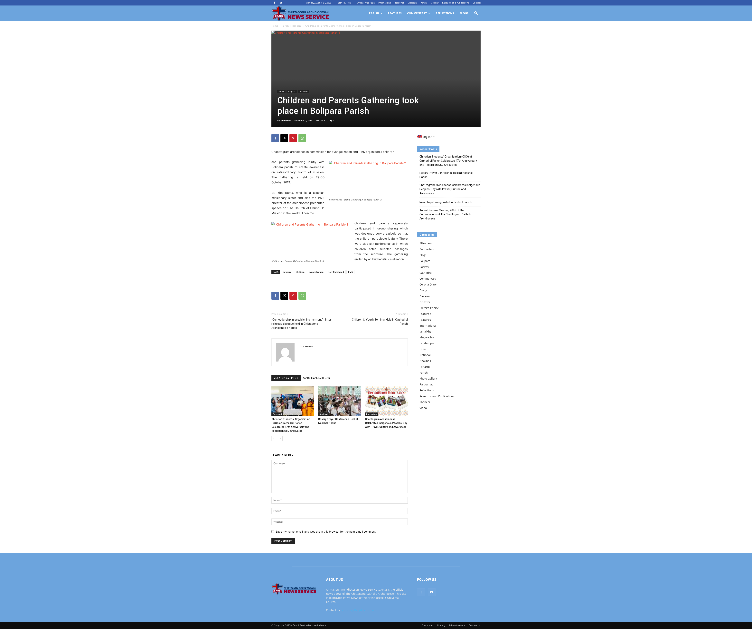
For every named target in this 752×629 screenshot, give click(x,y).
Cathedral (277, 414)
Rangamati (426, 384)
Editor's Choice (429, 308)
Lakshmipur (427, 343)
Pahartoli (425, 367)
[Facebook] (274, 2)
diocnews (286, 120)
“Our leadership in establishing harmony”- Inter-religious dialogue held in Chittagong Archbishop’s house (301, 324)
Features (395, 13)
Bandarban (371, 414)
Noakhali (323, 414)
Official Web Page (366, 2)
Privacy (441, 625)
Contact (477, 2)
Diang (423, 290)
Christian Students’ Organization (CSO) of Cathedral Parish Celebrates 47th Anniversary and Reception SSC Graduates (448, 160)
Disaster (434, 2)
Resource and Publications (455, 2)
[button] (476, 13)
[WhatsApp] (302, 138)
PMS (350, 271)
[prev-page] (273, 438)
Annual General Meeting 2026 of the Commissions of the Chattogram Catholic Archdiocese (445, 214)
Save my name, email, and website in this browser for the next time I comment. (326, 531)
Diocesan (412, 2)
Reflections (445, 13)
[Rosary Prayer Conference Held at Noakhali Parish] (339, 401)
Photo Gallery (428, 378)
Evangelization (316, 271)
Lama (423, 349)
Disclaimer (428, 625)
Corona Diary (428, 284)
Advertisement (457, 625)
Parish (423, 2)
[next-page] (280, 438)
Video (423, 408)
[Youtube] (281, 2)
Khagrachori (427, 337)
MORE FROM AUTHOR (316, 378)
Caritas (424, 267)
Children (300, 271)
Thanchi (424, 402)
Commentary (417, 13)
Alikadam (425, 243)
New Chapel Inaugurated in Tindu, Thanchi (445, 202)
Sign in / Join (344, 2)
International (384, 2)
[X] (284, 138)
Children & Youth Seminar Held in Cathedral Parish (380, 321)
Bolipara (297, 25)
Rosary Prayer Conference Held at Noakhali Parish (446, 175)
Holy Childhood (336, 271)
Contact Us (475, 625)
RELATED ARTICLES (286, 378)
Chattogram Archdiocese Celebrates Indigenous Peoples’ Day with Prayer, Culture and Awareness (386, 423)
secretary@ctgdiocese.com (359, 610)
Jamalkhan (426, 331)
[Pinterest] (293, 138)
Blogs (463, 13)
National (399, 2)
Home (274, 25)
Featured (425, 314)
